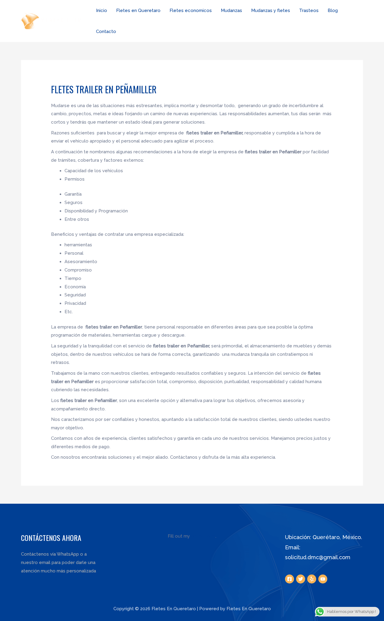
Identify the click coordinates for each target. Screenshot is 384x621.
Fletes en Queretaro (138, 10)
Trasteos (309, 10)
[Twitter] (300, 579)
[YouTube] (322, 579)
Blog (333, 10)
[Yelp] (311, 579)
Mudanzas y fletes (270, 10)
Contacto (106, 31)
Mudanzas (231, 10)
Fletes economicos (191, 10)
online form (203, 536)
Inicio (101, 10)
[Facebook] (289, 579)
